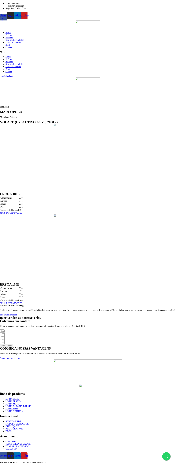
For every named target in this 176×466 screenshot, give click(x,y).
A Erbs (9, 35)
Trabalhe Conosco (13, 42)
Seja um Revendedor (15, 40)
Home (8, 32)
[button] (88, 52)
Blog (8, 45)
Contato (9, 47)
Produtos (9, 37)
